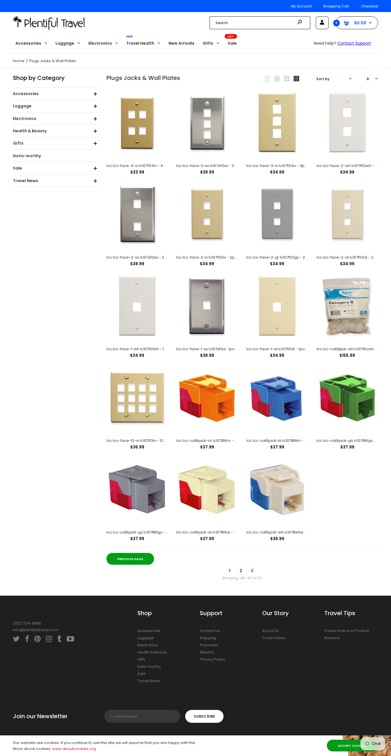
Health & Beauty (152, 652)
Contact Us (210, 630)
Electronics (147, 645)
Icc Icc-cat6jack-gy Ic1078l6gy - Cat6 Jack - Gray (151, 532)
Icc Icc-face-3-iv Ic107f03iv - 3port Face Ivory (287, 165)
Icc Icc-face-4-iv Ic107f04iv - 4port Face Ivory (148, 165)
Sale (141, 673)
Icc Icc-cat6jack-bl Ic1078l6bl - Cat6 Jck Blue (287, 440)
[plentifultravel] (48, 28)
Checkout (369, 6)
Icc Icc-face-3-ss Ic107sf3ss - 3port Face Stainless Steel (227, 165)
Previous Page (130, 559)
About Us (270, 630)
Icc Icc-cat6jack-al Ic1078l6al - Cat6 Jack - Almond (223, 532)
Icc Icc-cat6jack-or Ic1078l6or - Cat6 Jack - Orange (224, 440)
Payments (209, 645)
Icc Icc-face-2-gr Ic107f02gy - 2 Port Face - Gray (291, 257)
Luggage (145, 638)
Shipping (208, 638)
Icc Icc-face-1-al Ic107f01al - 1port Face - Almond (291, 349)
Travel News (148, 681)
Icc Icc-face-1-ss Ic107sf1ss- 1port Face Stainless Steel (225, 349)
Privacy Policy (212, 659)
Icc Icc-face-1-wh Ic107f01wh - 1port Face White (149, 349)
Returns (207, 652)
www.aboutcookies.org (74, 748)
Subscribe (204, 716)
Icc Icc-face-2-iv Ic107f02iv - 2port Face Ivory (217, 257)
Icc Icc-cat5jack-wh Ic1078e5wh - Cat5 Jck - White (293, 532)
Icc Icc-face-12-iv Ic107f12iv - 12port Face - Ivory (149, 440)
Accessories (149, 630)
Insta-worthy (149, 666)
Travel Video (274, 638)
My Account (301, 6)
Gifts (141, 659)
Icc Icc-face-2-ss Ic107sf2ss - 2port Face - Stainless (154, 257)
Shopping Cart (336, 6)
